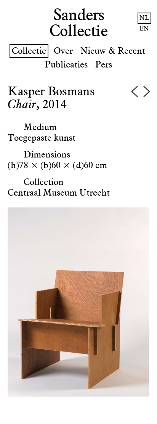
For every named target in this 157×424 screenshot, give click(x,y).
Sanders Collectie (78, 24)
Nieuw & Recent (112, 51)
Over (63, 51)
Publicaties (66, 64)
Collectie (29, 51)
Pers (103, 64)
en (144, 29)
